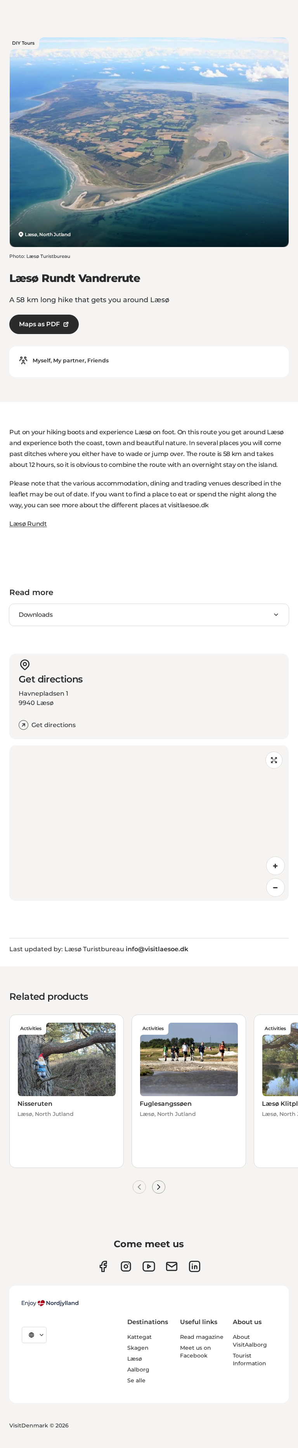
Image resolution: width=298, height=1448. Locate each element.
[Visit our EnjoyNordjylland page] (149, 1266)
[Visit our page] (126, 1266)
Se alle (136, 1380)
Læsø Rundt (28, 523)
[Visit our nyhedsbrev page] (171, 1266)
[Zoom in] (275, 865)
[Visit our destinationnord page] (194, 1266)
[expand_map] (273, 760)
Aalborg (138, 1369)
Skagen (138, 1347)
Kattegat (139, 1336)
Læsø (134, 1358)
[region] (149, 823)
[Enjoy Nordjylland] (50, 1303)
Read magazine (202, 1336)
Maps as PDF (39, 324)
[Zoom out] (275, 887)
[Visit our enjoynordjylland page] (103, 1266)
